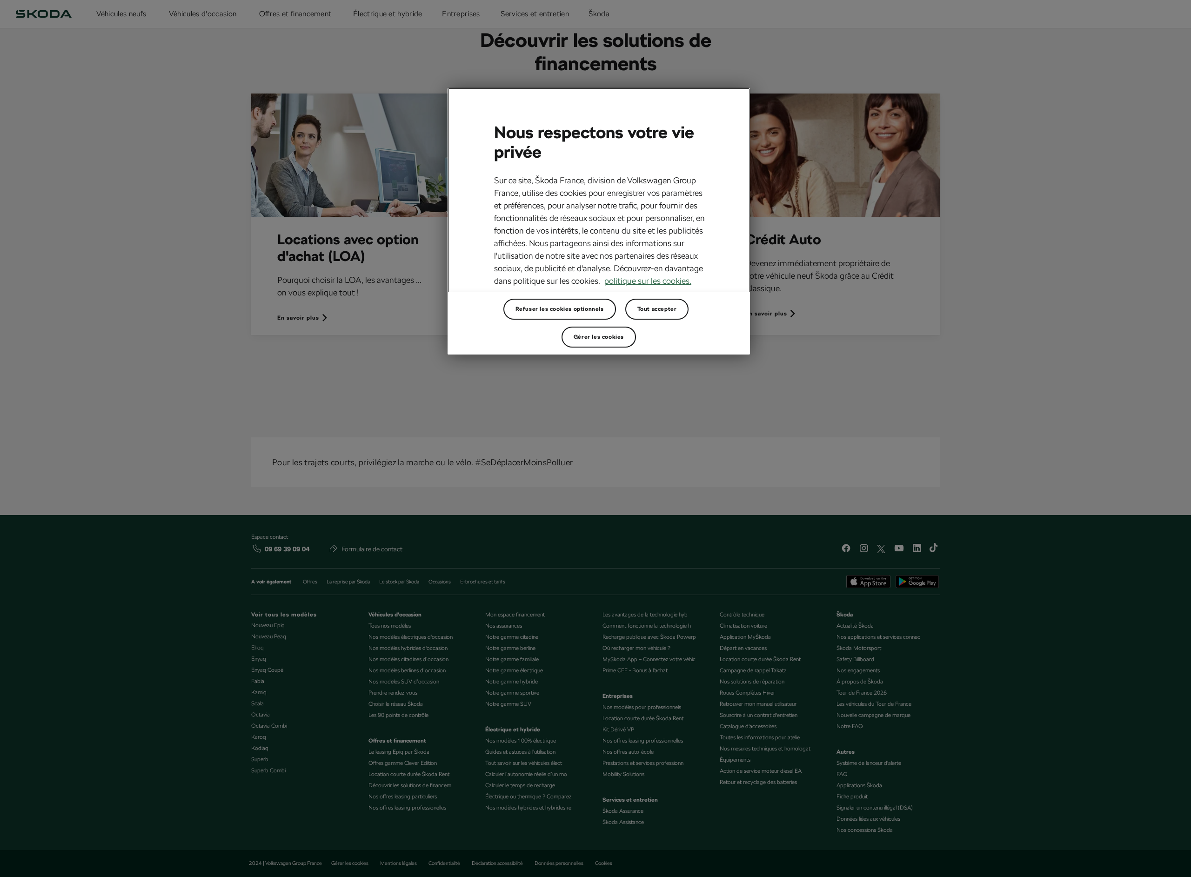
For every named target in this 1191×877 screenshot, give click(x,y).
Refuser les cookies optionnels (559, 309)
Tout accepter (657, 309)
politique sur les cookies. (647, 281)
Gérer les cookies (599, 337)
